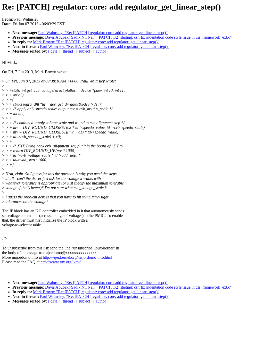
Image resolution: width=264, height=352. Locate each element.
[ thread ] (68, 51)
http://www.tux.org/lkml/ (60, 262)
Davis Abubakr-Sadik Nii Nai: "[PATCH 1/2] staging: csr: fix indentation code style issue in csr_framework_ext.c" (138, 37)
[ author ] (100, 51)
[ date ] (54, 51)
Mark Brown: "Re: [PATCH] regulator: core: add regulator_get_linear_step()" (96, 42)
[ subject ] (84, 51)
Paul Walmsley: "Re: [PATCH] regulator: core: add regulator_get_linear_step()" (103, 32)
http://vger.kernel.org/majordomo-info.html (77, 257)
